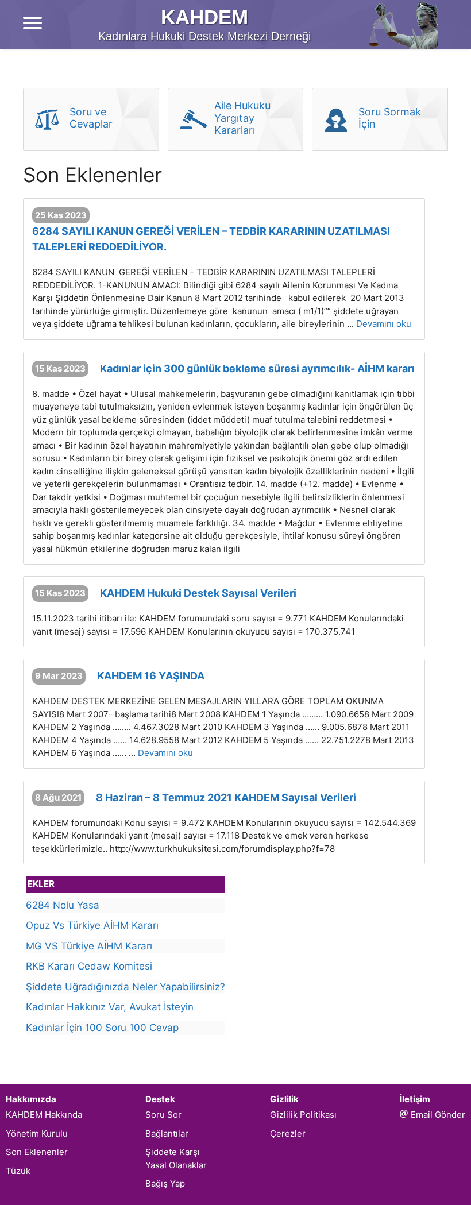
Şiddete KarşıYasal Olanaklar (176, 1158)
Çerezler (288, 1133)
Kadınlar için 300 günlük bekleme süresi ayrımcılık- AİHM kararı (257, 368)
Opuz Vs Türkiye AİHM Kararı (92, 925)
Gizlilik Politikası (303, 1114)
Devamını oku (383, 323)
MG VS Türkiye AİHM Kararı (89, 946)
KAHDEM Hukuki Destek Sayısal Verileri (198, 593)
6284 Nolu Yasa (62, 905)
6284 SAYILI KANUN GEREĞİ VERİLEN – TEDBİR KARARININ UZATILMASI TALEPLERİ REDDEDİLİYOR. (211, 239)
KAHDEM (204, 17)
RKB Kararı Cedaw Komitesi (89, 966)
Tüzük (18, 1170)
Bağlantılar (166, 1133)
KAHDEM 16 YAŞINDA (150, 676)
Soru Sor (163, 1114)
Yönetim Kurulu (37, 1133)
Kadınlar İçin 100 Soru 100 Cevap (102, 1027)
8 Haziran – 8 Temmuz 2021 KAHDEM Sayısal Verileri (226, 797)
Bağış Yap (165, 1183)
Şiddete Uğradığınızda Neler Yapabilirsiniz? (125, 986)
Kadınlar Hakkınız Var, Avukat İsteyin (110, 1007)
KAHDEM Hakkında (44, 1114)
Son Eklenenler (37, 1151)
